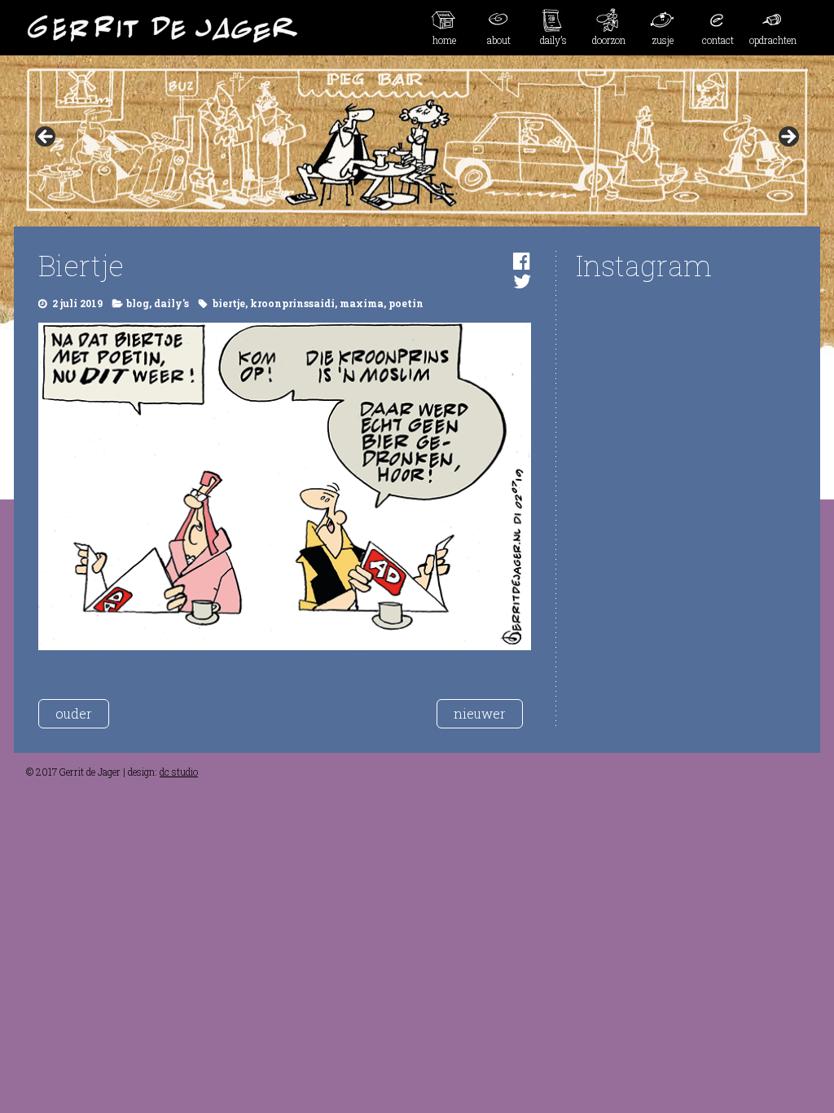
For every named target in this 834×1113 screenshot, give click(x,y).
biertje (229, 303)
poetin (406, 303)
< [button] (46, 137)
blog (137, 303)
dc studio (179, 771)
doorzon (609, 39)
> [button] (787, 137)
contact (718, 39)
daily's (171, 303)
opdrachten (773, 39)
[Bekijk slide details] (417, 142)
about (499, 39)
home (444, 39)
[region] (417, 142)
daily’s (553, 39)
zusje (663, 39)
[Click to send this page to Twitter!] (522, 281)
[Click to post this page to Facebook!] (521, 261)
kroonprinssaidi (292, 303)
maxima (362, 303)
